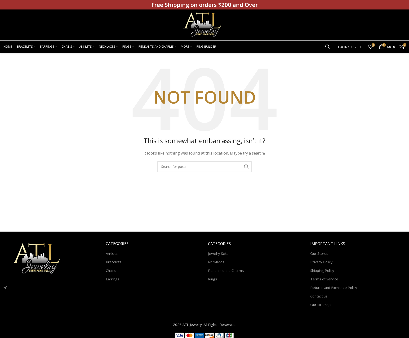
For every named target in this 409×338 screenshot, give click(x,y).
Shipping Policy (322, 270)
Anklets (112, 253)
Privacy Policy (321, 262)
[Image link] (39, 258)
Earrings (112, 279)
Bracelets (113, 262)
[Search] (327, 46)
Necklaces (216, 262)
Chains (111, 270)
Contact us (319, 296)
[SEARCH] (246, 166)
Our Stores (319, 253)
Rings (212, 279)
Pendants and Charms (226, 270)
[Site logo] (204, 24)
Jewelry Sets (218, 253)
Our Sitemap (320, 304)
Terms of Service (324, 279)
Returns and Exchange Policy (333, 287)
